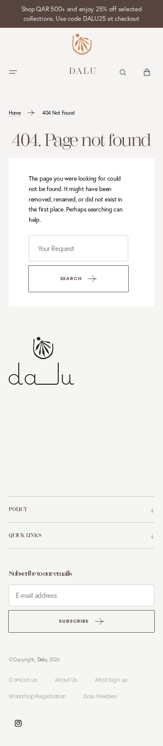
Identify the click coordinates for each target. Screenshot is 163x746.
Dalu (42, 659)
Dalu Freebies (99, 696)
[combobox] (78, 248)
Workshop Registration (37, 696)
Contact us (23, 679)
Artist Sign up (111, 679)
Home (15, 112)
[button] (13, 72)
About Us (66, 679)
